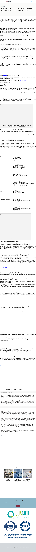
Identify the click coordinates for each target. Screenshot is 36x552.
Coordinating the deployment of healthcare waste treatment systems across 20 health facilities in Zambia (7, 482)
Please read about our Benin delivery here (10, 52)
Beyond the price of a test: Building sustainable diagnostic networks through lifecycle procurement (27, 482)
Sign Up (18, 505)
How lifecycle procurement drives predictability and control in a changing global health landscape (18, 482)
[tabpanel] (8, 478)
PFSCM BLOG (3, 6)
